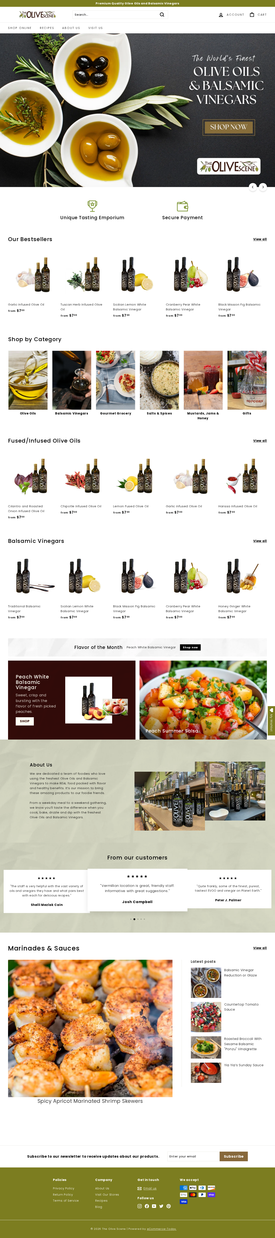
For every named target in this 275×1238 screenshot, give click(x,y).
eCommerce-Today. (162, 1229)
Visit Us (95, 28)
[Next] (263, 187)
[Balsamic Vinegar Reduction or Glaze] (206, 983)
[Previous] (253, 187)
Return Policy (63, 1195)
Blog (98, 1207)
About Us (71, 28)
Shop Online (20, 28)
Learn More (136, 170)
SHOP (25, 721)
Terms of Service (66, 1201)
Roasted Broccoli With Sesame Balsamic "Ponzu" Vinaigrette (243, 1043)
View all (260, 239)
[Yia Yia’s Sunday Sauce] (206, 1073)
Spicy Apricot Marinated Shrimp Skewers (90, 1101)
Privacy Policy (63, 1188)
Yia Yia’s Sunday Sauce (244, 1065)
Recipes (47, 28)
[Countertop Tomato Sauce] (206, 1017)
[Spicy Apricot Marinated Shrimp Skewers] (90, 1028)
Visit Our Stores (107, 1195)
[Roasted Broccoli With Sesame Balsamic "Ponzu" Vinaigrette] (206, 1047)
